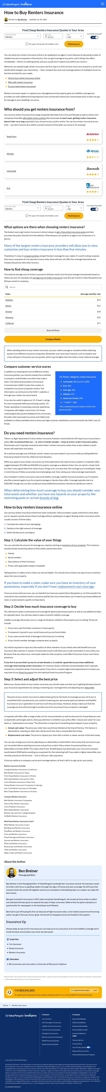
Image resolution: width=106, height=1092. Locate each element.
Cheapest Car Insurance (50, 1033)
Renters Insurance (19, 1005)
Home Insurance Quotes (50, 1044)
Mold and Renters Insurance (15, 843)
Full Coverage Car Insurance (51, 1022)
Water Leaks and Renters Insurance (18, 853)
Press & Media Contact (80, 1030)
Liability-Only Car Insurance (51, 1026)
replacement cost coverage (76, 586)
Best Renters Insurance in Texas (16, 773)
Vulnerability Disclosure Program (83, 1055)
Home (5, 1005)
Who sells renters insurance (20, 82)
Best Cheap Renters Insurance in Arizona (20, 791)
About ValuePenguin (79, 1019)
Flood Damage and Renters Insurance (19, 837)
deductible (89, 687)
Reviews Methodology (79, 1026)
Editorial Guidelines (79, 1022)
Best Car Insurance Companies (52, 1037)
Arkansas (9, 317)
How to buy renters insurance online (24, 78)
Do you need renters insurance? (22, 86)
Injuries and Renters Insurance (16, 840)
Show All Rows (53, 330)
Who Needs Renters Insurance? (16, 810)
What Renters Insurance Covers (16, 825)
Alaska (8, 306)
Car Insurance (46, 1019)
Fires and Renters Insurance (15, 834)
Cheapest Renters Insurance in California (20, 769)
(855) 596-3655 (27, 990)
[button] (22, 19)
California (9, 323)
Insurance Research (79, 1033)
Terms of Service (77, 1040)
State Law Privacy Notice (80, 1051)
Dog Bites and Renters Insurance (17, 831)
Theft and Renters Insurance (15, 850)
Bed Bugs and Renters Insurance (17, 828)
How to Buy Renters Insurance (16, 803)
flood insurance (26, 672)
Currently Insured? (94, 34)
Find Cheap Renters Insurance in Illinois (20, 776)
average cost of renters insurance (47, 277)
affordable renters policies (34, 118)
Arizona (8, 311)
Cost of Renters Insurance (14, 807)
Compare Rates (53, 339)
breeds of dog (49, 498)
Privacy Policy (77, 1044)
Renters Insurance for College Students (19, 813)
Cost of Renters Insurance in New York (19, 782)
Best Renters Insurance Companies (18, 800)
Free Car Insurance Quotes (51, 1030)
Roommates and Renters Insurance (18, 846)
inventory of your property (74, 545)
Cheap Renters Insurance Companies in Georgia (23, 785)
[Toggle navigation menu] (102, 4)
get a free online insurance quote (71, 232)
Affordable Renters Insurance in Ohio (19, 779)
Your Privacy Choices (79, 1047)
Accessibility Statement (13, 1087)
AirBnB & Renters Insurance (15, 816)
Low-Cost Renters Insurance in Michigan (20, 788)
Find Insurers (74, 44)
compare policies (31, 256)
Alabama (9, 300)
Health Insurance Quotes (50, 1041)
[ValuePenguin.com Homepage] (17, 4)
